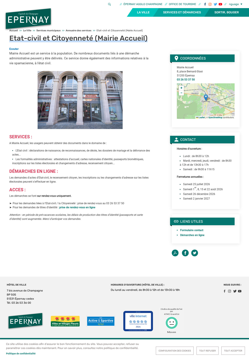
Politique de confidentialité (21, 353)
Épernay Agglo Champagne (142, 4)
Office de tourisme (182, 4)
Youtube (220, 4)
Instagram (210, 4)
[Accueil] (28, 19)
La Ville (143, 12)
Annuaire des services (78, 30)
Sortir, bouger (226, 12)
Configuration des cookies (175, 350)
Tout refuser (207, 350)
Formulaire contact (191, 230)
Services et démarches (182, 12)
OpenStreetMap (215, 117)
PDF (175, 253)
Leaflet (201, 117)
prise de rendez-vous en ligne (77, 207)
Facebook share (185, 253)
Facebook (205, 4)
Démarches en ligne (192, 235)
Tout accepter (233, 350)
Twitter (215, 4)
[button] (80, 99)
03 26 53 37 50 (186, 79)
